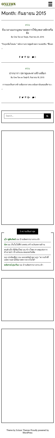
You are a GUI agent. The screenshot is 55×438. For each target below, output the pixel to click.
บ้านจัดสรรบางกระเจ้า (30, 239)
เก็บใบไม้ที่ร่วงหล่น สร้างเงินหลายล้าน (28, 245)
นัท (5, 245)
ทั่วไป (27, 25)
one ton (17, 37)
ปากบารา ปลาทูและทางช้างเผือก (27, 73)
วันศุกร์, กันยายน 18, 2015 (33, 78)
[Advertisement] (27, 177)
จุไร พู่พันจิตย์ (10, 239)
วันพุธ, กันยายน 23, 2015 (33, 37)
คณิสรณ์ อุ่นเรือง (11, 265)
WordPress (27, 433)
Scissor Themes (23, 430)
